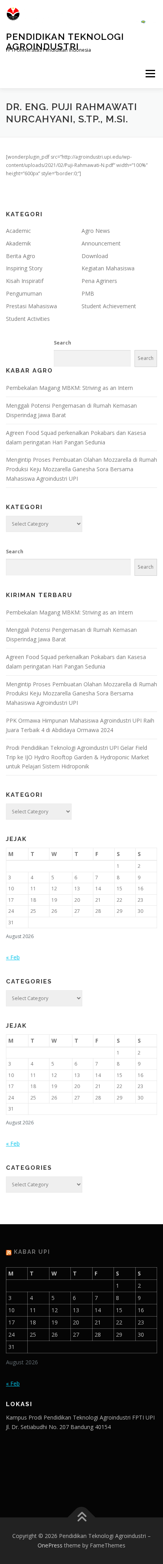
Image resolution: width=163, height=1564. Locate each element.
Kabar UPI (32, 1252)
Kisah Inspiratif (25, 281)
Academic (18, 230)
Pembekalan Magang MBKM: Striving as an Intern (69, 387)
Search (62, 342)
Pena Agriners (99, 281)
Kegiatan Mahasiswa (108, 268)
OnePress (50, 1545)
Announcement (101, 243)
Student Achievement (109, 306)
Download (95, 256)
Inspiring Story (24, 268)
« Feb (13, 957)
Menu (149, 73)
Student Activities (28, 318)
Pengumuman (24, 293)
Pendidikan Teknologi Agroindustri (65, 41)
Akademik (18, 243)
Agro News (96, 230)
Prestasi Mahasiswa (31, 306)
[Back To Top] (82, 1518)
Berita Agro (20, 256)
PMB (88, 293)
